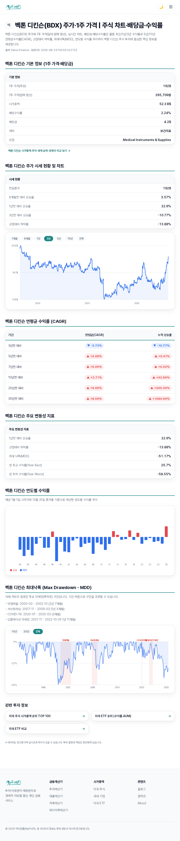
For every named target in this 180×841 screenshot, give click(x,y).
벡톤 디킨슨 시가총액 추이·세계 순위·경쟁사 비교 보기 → (39, 150)
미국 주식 (99, 789)
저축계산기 (56, 803)
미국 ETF (99, 803)
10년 (70, 238)
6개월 (27, 238)
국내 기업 (99, 796)
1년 (38, 238)
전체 (81, 238)
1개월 (14, 238)
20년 (26, 631)
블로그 (142, 789)
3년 (48, 238)
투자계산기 (56, 789)
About (142, 803)
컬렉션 (142, 796)
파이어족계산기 (58, 810)
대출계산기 (56, 796)
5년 (59, 238)
